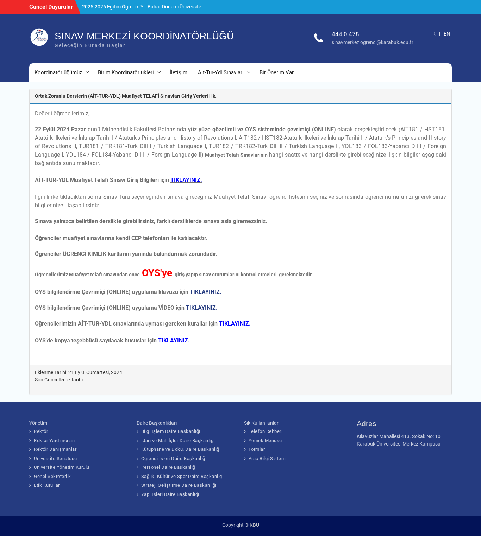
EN (447, 34)
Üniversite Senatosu (55, 458)
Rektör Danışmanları (56, 449)
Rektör (41, 431)
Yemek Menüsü (265, 440)
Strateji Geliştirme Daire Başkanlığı (179, 485)
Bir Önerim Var (277, 72)
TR (433, 34)
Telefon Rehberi (266, 431)
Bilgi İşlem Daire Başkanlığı (170, 431)
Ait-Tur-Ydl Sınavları (221, 72)
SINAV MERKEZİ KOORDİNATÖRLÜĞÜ (144, 36)
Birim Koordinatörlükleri (126, 72)
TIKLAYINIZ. (205, 292)
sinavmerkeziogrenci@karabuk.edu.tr (372, 42)
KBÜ (254, 525)
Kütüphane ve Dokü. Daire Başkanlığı (181, 449)
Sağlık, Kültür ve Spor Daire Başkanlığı (182, 476)
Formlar (257, 449)
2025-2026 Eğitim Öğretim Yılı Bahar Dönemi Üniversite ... (144, 7)
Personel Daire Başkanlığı (169, 467)
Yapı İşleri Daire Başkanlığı (170, 494)
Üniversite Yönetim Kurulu (61, 467)
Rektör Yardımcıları (54, 440)
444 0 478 (345, 34)
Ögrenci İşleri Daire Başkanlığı (174, 458)
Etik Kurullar (47, 485)
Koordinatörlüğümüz (58, 72)
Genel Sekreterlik (52, 476)
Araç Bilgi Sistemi (268, 458)
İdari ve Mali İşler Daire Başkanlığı (178, 440)
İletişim (178, 72)
